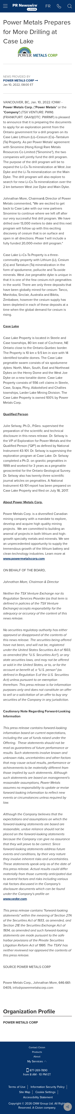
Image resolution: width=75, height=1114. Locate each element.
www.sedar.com (15, 898)
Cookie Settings (45, 1092)
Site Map (24, 1092)
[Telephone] (59, 6)
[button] (37, 52)
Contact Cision (37, 1047)
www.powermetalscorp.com (24, 558)
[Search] (69, 6)
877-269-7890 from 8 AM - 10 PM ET (37, 1072)
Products (37, 1052)
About (37, 1056)
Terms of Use (16, 1087)
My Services (35, 1061)
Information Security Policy (48, 1087)
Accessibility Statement (38, 1097)
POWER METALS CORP (20, 1022)
